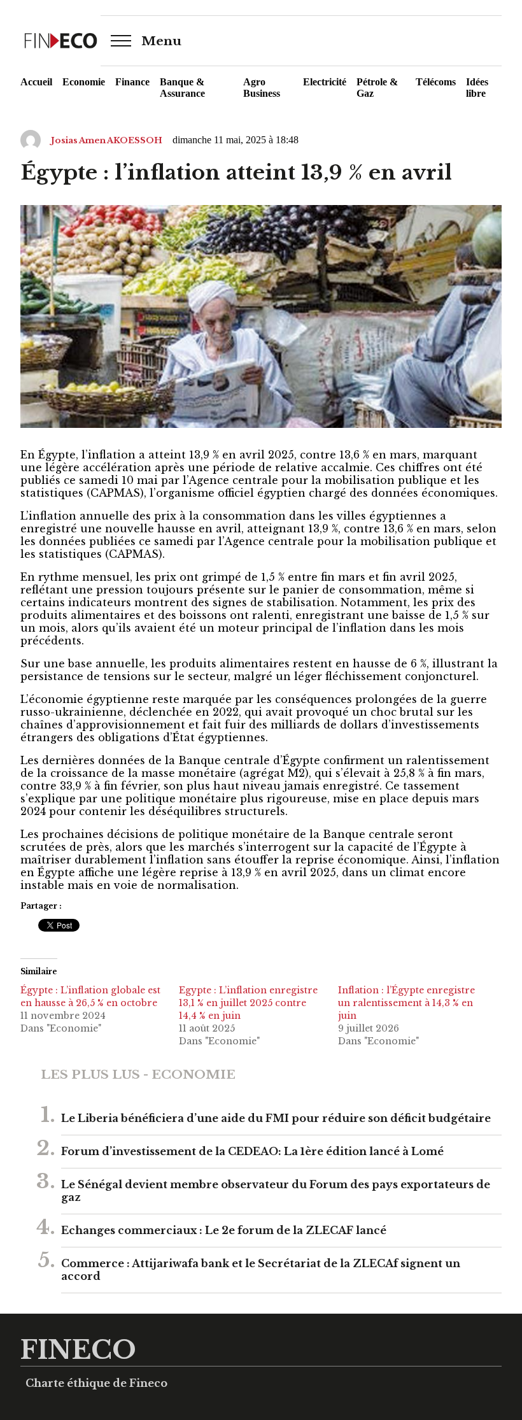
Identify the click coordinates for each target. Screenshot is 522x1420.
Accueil (36, 81)
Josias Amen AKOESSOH (106, 140)
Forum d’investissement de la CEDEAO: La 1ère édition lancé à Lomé (252, 1151)
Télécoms (436, 81)
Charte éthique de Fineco (96, 1383)
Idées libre (477, 87)
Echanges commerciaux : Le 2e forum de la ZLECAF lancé (223, 1230)
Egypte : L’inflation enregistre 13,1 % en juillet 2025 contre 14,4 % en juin (248, 1002)
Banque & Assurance (182, 87)
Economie (83, 81)
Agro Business (261, 87)
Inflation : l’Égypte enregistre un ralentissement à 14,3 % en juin (406, 1002)
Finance (132, 81)
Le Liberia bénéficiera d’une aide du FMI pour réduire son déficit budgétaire (276, 1118)
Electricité (324, 81)
